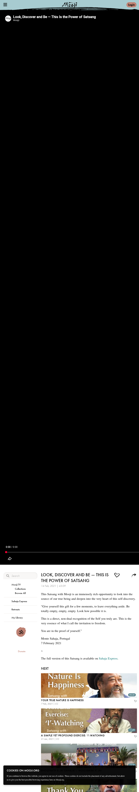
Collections (20, 589)
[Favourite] (135, 701)
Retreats (16, 609)
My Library (17, 617)
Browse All (20, 593)
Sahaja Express (19, 601)
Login (131, 4)
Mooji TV (16, 584)
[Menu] (5, 5)
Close (131, 770)
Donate (21, 651)
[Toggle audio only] (126, 575)
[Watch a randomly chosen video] (21, 636)
